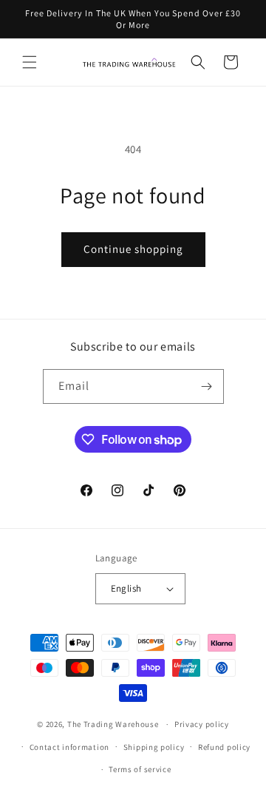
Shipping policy (154, 747)
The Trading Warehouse (113, 724)
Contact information (69, 747)
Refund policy (224, 747)
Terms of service (140, 769)
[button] (29, 62)
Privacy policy (201, 724)
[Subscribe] (207, 386)
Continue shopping (133, 249)
